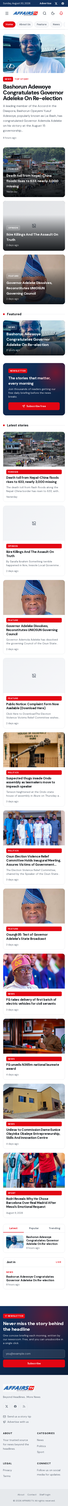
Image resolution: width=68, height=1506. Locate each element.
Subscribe (34, 1363)
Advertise (45, 3)
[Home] (25, 13)
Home (9, 24)
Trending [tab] (54, 1228)
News (56, 24)
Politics (41, 1446)
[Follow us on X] (56, 3)
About (21, 1494)
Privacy (7, 1470)
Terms (7, 1476)
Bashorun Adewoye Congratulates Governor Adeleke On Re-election (33, 92)
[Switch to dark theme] (53, 13)
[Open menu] (7, 13)
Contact (31, 1494)
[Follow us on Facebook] (62, 3)
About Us (24, 24)
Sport (40, 1452)
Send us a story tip (19, 1416)
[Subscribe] (61, 13)
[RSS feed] (24, 1406)
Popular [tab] (34, 1228)
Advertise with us (18, 1421)
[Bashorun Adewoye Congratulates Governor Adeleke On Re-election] (34, 53)
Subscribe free (36, 406)
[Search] (44, 13)
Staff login (44, 1494)
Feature (41, 24)
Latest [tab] (13, 1228)
